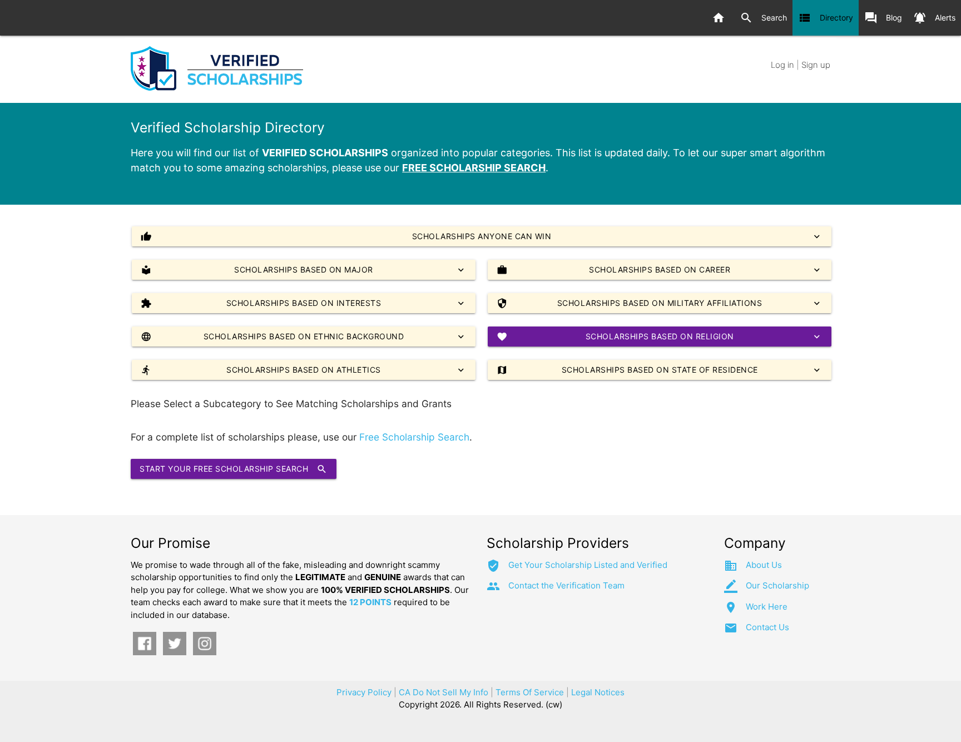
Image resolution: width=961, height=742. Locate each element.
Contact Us (767, 627)
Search (763, 17)
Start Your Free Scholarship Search (234, 468)
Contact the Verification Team (566, 585)
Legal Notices (598, 692)
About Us (764, 565)
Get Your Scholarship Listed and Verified (587, 565)
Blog (883, 17)
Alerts (934, 17)
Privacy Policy (364, 692)
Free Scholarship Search (414, 437)
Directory (825, 17)
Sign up (815, 65)
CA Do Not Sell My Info (443, 692)
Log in (782, 65)
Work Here (766, 606)
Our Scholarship (777, 585)
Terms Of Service (530, 692)
